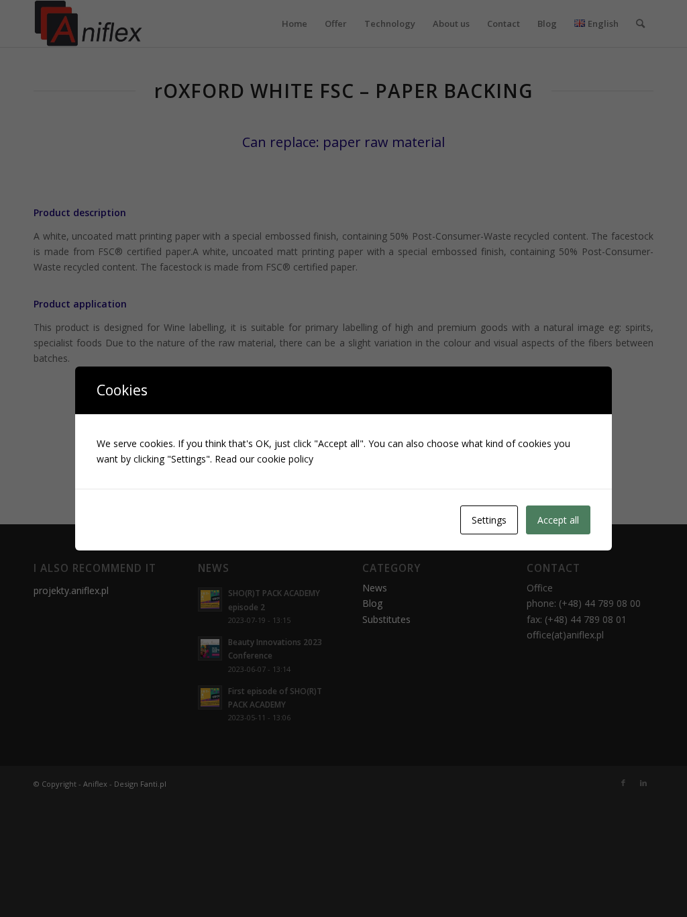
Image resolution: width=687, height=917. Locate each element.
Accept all (558, 520)
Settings (489, 520)
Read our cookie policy (264, 458)
